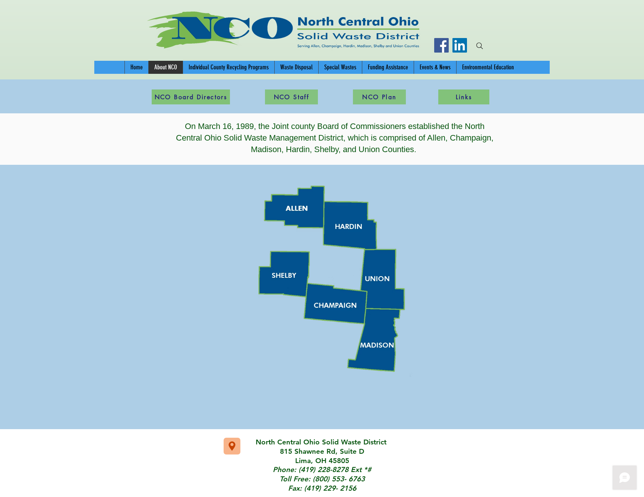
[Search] (479, 46)
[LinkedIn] (459, 45)
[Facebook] (441, 45)
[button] (228, 67)
